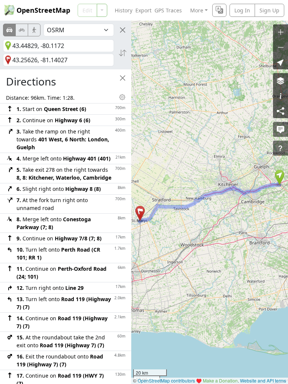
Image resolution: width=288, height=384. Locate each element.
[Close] (122, 30)
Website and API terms (263, 380)
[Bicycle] (21, 30)
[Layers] (280, 80)
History (123, 10)
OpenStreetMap (43, 10)
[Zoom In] (280, 31)
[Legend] (280, 95)
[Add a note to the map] (280, 129)
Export (143, 10)
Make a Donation (220, 380)
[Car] (9, 30)
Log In (242, 10)
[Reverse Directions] (122, 52)
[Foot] (34, 30)
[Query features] (280, 148)
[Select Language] (219, 10)
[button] (279, 177)
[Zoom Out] (280, 46)
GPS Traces (168, 10)
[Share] (280, 110)
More (196, 10)
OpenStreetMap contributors (166, 380)
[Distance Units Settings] (122, 97)
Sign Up (269, 10)
